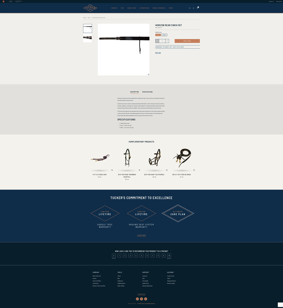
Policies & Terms (133, 303)
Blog (119, 278)
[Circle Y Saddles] (3, 1)
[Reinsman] (18, 1)
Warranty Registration (147, 286)
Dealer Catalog (121, 286)
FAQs (143, 278)
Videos (119, 276)
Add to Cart (187, 41)
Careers (94, 278)
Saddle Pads (131, 8)
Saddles (114, 8)
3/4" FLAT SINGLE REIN (99, 174)
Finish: (158, 32)
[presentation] (134, 92)
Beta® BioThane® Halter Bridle (154, 174)
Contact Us (271, 1)
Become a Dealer (171, 283)
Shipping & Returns (171, 281)
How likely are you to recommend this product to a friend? (141, 251)
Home (84, 17)
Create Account (170, 276)
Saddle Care (120, 281)
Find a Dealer (279, 1)
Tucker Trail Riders (97, 281)
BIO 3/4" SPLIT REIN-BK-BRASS (181, 174)
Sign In (168, 278)
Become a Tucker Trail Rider (99, 286)
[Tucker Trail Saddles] (10, 1)
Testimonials (95, 283)
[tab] (134, 92)
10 (169, 255)
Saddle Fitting (145, 283)
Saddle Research (121, 283)
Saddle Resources (159, 8)
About (171, 8)
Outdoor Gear (144, 8)
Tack (122, 8)
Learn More (141, 235)
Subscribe (141, 294)
